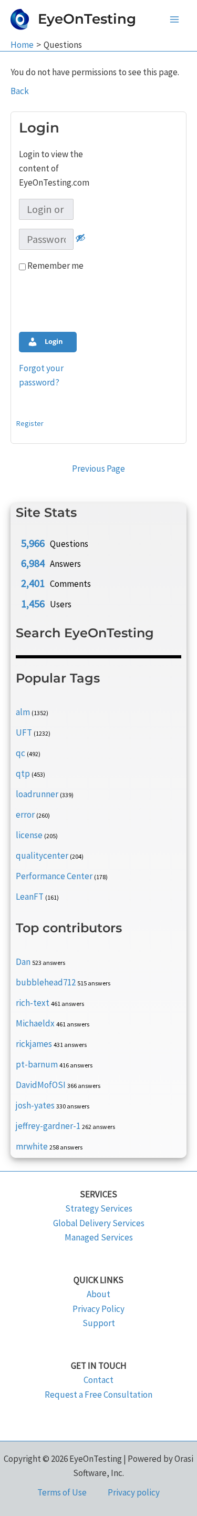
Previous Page (98, 468)
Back (20, 91)
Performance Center (54, 876)
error (25, 814)
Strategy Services (98, 1208)
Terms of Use (62, 1492)
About (98, 1294)
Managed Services (99, 1237)
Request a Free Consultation (98, 1394)
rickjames (34, 1044)
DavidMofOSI (41, 1085)
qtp (23, 773)
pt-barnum (37, 1064)
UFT (24, 732)
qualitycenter (42, 855)
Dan (23, 962)
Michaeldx (35, 1023)
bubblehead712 (46, 982)
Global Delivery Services (98, 1223)
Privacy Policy (98, 1309)
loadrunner (37, 794)
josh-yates (35, 1105)
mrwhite (32, 1146)
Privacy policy (134, 1492)
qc (20, 753)
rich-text (32, 1003)
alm (23, 712)
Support (98, 1323)
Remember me (55, 265)
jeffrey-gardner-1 (48, 1126)
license (29, 835)
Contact (98, 1380)
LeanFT (30, 896)
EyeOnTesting (87, 19)
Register (30, 423)
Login (53, 341)
